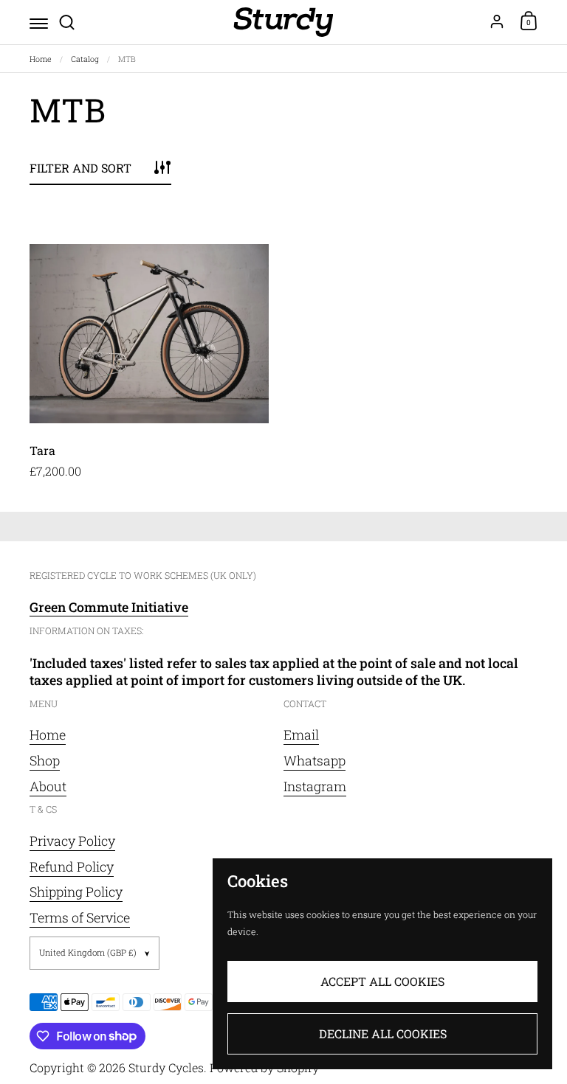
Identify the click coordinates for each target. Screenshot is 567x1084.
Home (41, 59)
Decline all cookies (383, 1033)
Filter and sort (80, 168)
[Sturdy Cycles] (283, 22)
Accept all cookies (382, 981)
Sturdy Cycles (166, 1067)
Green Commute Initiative (109, 607)
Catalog (85, 59)
